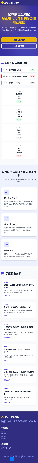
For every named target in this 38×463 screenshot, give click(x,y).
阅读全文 (6, 296)
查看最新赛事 (19, 46)
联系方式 (3, 439)
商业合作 (3, 434)
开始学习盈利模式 (19, 40)
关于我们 (3, 431)
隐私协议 (3, 436)
